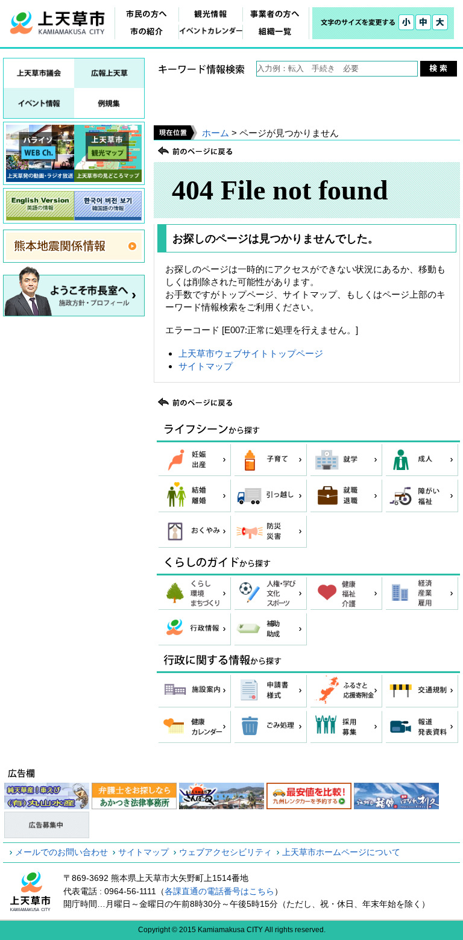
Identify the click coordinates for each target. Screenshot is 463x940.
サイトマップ (205, 366)
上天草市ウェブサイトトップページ (250, 353)
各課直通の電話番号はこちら (219, 891)
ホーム (215, 133)
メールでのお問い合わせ (61, 852)
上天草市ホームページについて (341, 852)
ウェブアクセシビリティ (225, 852)
